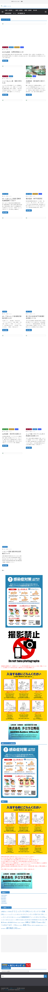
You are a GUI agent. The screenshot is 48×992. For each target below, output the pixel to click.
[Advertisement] (24, 943)
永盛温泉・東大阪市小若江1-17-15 (35, 82)
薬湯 (26, 925)
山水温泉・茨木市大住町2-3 (11, 434)
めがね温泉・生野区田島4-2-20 (12, 52)
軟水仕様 (35, 10)
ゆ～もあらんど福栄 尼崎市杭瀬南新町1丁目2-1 (11, 200)
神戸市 (18, 925)
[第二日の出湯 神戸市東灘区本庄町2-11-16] (36, 264)
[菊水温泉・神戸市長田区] (36, 146)
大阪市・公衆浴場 (8, 10)
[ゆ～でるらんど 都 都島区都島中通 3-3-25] (12, 264)
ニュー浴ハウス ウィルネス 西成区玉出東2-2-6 (36, 435)
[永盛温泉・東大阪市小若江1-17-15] (36, 70)
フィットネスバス (18, 914)
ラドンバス (16, 917)
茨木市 (21, 925)
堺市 (4, 919)
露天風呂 (11, 928)
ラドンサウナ (8, 917)
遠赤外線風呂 (3, 928)
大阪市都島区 (4, 311)
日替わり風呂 (42, 919)
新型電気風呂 (35, 919)
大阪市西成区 (35, 429)
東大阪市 (11, 922)
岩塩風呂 (22, 919)
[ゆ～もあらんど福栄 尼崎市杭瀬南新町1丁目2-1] (12, 146)
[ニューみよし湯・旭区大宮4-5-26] (12, 70)
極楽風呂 (23, 922)
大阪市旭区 (10, 76)
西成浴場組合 (3, 898)
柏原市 (19, 922)
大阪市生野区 (11, 47)
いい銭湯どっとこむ (8, 49)
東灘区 (16, 922)
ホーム (14, 13)
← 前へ (2, 570)
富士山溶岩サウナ (12, 919)
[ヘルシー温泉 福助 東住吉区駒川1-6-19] (12, 499)
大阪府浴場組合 (4, 895)
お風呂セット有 (6, 911)
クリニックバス (20, 911)
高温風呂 (19, 928)
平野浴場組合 (3, 900)
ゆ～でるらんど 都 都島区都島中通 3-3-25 (11, 317)
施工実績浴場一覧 (21, 13)
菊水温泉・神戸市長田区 (34, 199)
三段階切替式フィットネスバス (32, 917)
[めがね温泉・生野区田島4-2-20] (24, 34)
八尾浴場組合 (3, 901)
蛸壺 (31, 925)
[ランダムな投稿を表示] (45, 11)
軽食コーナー (43, 925)
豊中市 (34, 925)
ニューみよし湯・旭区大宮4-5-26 (12, 82)
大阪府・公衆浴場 (18, 10)
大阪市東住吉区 (5, 546)
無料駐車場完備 (8, 13)
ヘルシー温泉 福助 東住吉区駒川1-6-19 (11, 552)
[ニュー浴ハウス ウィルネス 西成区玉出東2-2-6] (36, 381)
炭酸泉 (40, 922)
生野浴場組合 (3, 896)
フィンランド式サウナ (34, 914)
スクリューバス (7, 914)
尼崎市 (18, 919)
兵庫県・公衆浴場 (27, 10)
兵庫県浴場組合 (4, 903)
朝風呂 (6, 922)
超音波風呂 (38, 925)
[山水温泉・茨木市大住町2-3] (12, 381)
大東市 (7, 919)
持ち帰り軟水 (28, 919)
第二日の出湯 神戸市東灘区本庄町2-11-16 (35, 317)
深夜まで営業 (31, 922)
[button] (12, 10)
